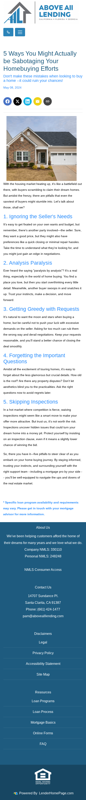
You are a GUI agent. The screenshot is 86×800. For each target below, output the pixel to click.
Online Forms (43, 733)
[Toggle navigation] (20, 32)
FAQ (43, 744)
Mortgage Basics (43, 722)
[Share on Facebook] (7, 101)
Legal (43, 642)
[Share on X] (17, 101)
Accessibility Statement (43, 663)
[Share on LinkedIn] (27, 101)
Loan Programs (43, 701)
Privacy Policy (43, 653)
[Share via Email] (37, 101)
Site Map (43, 674)
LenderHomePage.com (56, 793)
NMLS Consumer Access (43, 569)
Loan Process (43, 712)
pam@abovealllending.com (43, 616)
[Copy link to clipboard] (47, 101)
